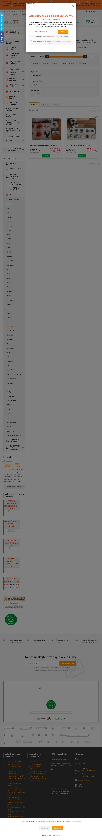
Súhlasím (57, 828)
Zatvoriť (51, 49)
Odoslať (63, 31)
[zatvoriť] (72, 6)
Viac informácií (76, 822)
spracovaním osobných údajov (50, 36)
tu (59, 835)
